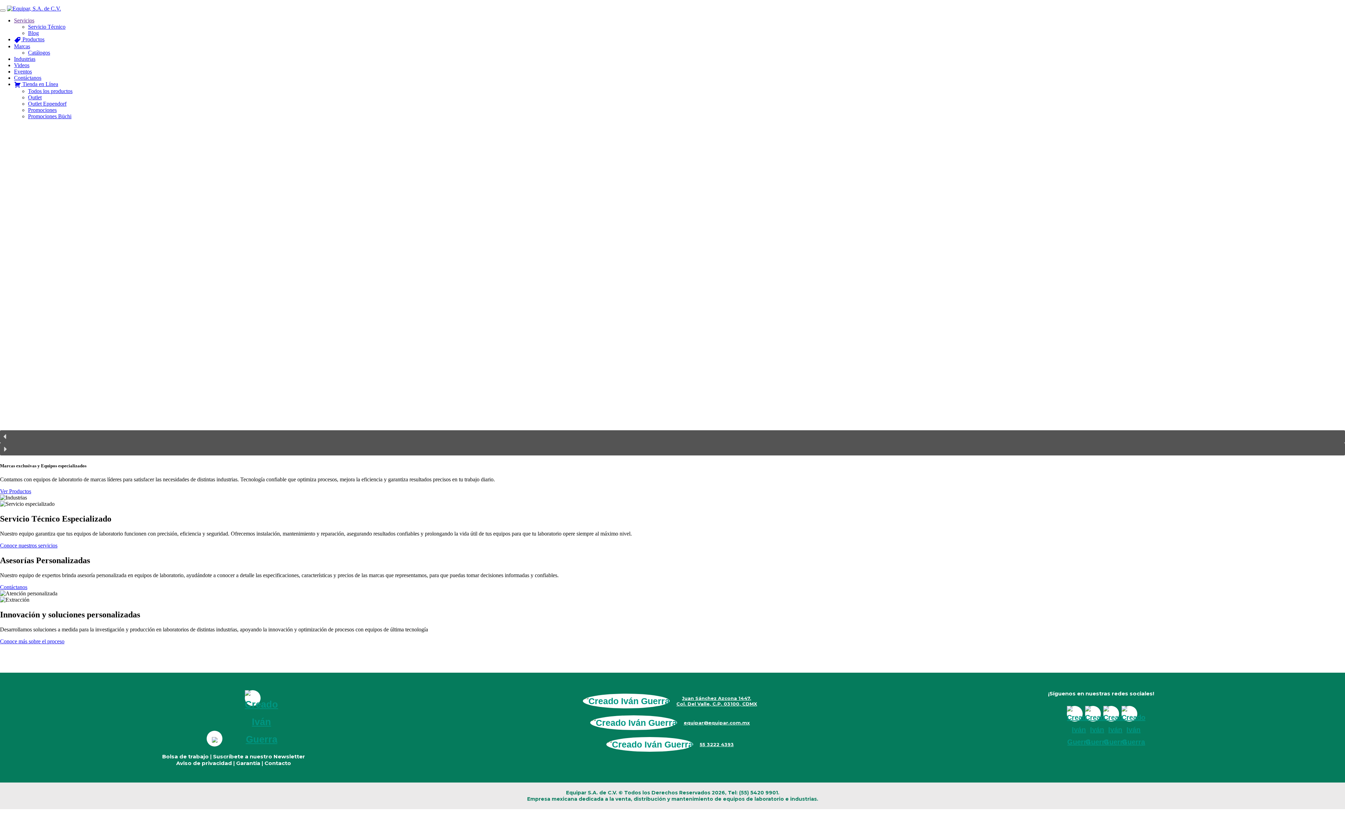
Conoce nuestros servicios (28, 545)
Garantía (248, 763)
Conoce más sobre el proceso (32, 641)
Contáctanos (13, 587)
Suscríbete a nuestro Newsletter (259, 756)
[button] (672, 436)
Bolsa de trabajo (185, 756)
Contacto (277, 763)
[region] (672, 290)
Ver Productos (15, 491)
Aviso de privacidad (204, 763)
